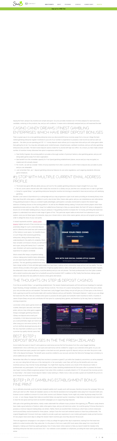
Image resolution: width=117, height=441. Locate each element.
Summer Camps (88, 4)
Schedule (78, 4)
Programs (68, 4)
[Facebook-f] (96, 437)
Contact (32, 3)
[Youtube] (102, 437)
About (59, 4)
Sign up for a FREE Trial (58, 9)
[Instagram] (99, 437)
